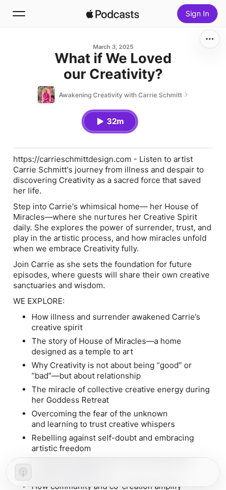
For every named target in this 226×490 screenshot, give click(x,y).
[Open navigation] (18, 13)
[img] (112, 13)
